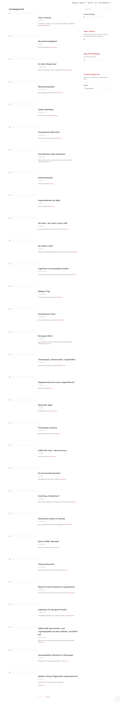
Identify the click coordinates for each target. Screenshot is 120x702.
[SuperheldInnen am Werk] (23, 195)
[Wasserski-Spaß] (23, 400)
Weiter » (49, 697)
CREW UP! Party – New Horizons (52, 450)
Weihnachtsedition (46, 87)
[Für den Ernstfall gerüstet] (23, 468)
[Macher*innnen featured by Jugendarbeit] (23, 582)
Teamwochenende (46, 564)
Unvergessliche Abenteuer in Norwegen (55, 655)
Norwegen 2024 (45, 336)
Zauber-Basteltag (45, 109)
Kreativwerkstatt (45, 178)
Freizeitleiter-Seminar (47, 428)
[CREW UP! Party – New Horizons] (23, 445)
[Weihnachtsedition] (23, 82)
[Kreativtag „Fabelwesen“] (23, 491)
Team (95, 2)
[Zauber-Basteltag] (23, 104)
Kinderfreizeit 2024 (46, 314)
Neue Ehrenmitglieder (47, 41)
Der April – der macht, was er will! (52, 223)
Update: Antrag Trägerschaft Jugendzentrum (58, 676)
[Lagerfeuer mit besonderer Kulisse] (23, 263)
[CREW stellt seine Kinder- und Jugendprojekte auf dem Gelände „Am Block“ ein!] (23, 627)
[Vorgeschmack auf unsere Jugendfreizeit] (23, 377)
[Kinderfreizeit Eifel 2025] (23, 127)
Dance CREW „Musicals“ (48, 541)
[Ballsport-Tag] (23, 286)
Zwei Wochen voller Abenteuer (51, 154)
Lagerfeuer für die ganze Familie (52, 610)
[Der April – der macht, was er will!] (23, 218)
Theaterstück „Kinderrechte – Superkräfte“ (57, 359)
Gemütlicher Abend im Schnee (51, 519)
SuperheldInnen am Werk (49, 200)
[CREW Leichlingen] (11, 3)
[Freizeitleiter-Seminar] (23, 423)
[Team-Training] (23, 13)
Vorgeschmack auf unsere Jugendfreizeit (56, 382)
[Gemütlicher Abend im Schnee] (23, 513)
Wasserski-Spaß (45, 405)
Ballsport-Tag (44, 291)
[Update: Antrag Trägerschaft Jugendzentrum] (23, 673)
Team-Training (44, 18)
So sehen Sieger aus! (47, 64)
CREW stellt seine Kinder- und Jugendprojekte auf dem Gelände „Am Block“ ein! (58, 631)
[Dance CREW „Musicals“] (23, 536)
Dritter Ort (90, 2)
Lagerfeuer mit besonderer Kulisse (53, 269)
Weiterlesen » (47, 25)
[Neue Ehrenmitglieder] (23, 36)
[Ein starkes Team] (23, 241)
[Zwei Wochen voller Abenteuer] (23, 150)
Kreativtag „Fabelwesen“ (49, 496)
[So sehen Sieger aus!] (23, 59)
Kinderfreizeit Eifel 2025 (49, 132)
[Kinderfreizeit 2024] (23, 309)
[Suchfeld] (109, 9)
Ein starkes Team (45, 246)
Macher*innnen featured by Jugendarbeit (56, 587)
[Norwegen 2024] (23, 332)
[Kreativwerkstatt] (23, 172)
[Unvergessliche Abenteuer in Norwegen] (23, 650)
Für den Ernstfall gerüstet (49, 473)
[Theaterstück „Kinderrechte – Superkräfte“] (23, 354)
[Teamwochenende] (23, 559)
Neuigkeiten (75, 2)
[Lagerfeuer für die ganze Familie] (23, 604)
